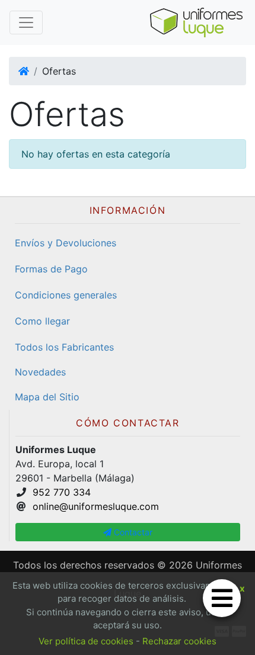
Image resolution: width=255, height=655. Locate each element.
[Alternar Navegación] (26, 22)
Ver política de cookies (86, 641)
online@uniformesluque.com (96, 506)
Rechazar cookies (179, 641)
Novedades (40, 372)
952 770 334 (62, 492)
